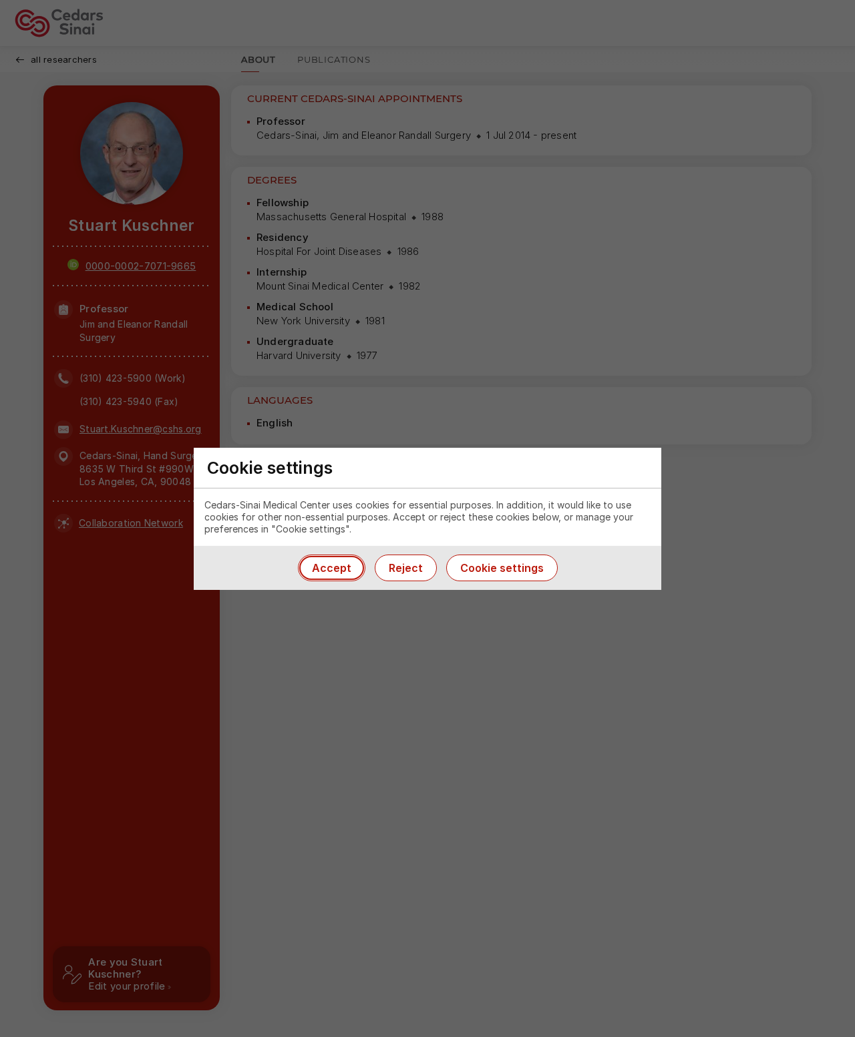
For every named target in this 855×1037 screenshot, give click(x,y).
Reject (406, 568)
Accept (331, 568)
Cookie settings (502, 568)
